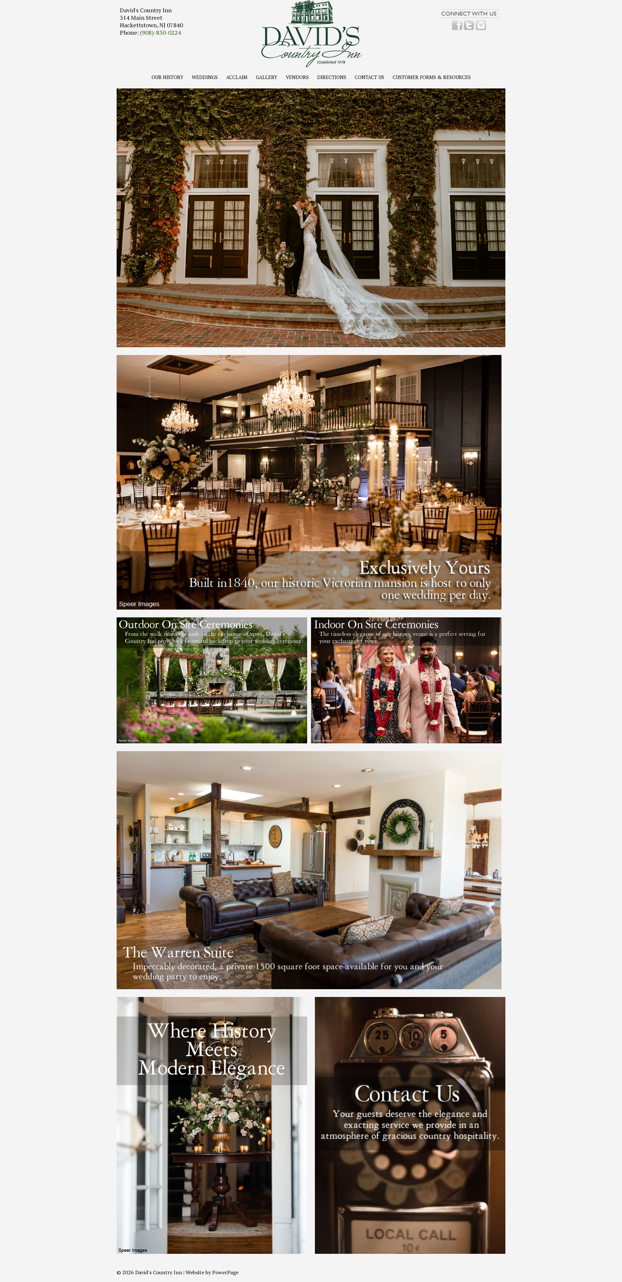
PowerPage (225, 1272)
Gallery (266, 77)
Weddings (205, 77)
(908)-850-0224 (160, 32)
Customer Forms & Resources (432, 77)
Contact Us (369, 77)
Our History (167, 77)
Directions (331, 77)
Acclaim (237, 77)
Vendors (297, 77)
